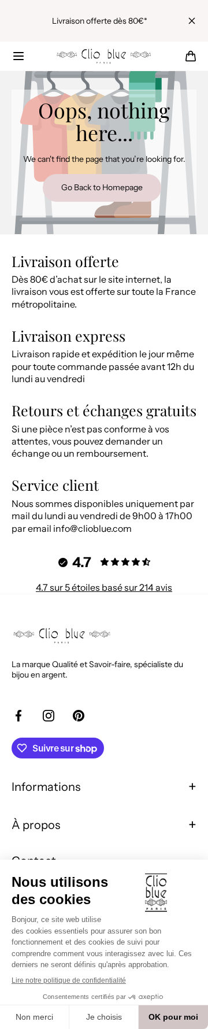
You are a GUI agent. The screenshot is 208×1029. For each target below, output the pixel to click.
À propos (36, 825)
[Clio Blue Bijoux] (104, 56)
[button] (18, 56)
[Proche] (191, 20)
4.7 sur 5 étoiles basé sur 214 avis (104, 587)
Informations (46, 787)
